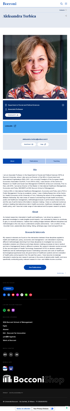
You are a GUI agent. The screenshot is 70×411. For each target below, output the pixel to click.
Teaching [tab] (56, 161)
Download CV (12, 115)
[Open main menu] (66, 3)
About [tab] (12, 161)
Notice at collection (23, 409)
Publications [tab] (34, 161)
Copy (42, 144)
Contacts (62, 10)
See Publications (35, 267)
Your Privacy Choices (40, 409)
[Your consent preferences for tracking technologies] (67, 408)
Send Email (27, 144)
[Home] (9, 3)
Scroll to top (60, 273)
